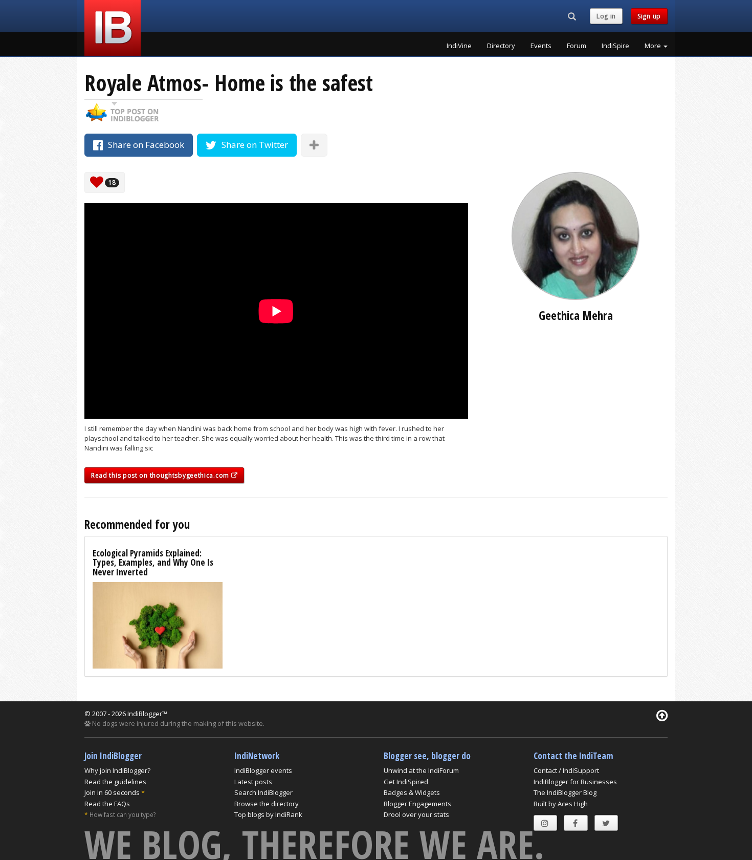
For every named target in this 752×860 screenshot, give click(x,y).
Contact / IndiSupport (566, 770)
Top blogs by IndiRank (268, 814)
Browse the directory (266, 803)
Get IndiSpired (406, 781)
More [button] (653, 45)
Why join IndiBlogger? (117, 770)
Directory (501, 45)
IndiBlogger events (263, 770)
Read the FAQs (107, 803)
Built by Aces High (561, 803)
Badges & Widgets (412, 792)
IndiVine (459, 45)
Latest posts (253, 781)
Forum (576, 45)
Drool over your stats (416, 814)
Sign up (649, 16)
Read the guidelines (115, 781)
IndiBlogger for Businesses (575, 781)
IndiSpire (615, 45)
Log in (606, 16)
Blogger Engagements (417, 803)
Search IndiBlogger (263, 792)
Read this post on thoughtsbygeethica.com (161, 475)
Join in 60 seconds (112, 792)
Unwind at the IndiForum (421, 770)
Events (540, 45)
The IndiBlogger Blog (565, 792)
